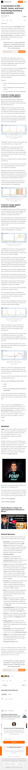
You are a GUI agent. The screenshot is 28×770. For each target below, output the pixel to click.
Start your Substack (10, 764)
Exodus (5, 634)
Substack (8, 767)
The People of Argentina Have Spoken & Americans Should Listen (10, 715)
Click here (12, 498)
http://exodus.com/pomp (9, 641)
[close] (24, 722)
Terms (16, 760)
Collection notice (22, 760)
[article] (14, 718)
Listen (25, 16)
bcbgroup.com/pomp (8, 554)
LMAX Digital (7, 628)
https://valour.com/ (13, 454)
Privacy (13, 760)
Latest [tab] (6, 710)
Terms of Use (20, 750)
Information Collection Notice (16, 751)
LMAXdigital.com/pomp (21, 632)
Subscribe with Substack (15, 747)
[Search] (25, 710)
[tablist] (6, 694)
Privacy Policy (14, 752)
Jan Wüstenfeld (16, 26)
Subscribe (20, 1)
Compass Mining (7, 621)
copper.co (10, 578)
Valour (2, 429)
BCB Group (6, 542)
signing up (18, 617)
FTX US (5, 613)
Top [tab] (2, 710)
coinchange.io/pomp (8, 560)
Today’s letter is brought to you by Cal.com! (11, 717)
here (11, 586)
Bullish (5, 590)
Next (24, 685)
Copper (5, 564)
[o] (25, 716)
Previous (5, 685)
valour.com (8, 605)
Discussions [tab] (11, 710)
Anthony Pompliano (5, 15)
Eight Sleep (6, 581)
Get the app (20, 764)
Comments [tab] (4, 694)
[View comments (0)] (7, 20)
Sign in (25, 1)
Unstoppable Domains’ (9, 607)
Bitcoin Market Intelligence (7, 35)
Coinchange (6, 556)
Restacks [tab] (10, 694)
